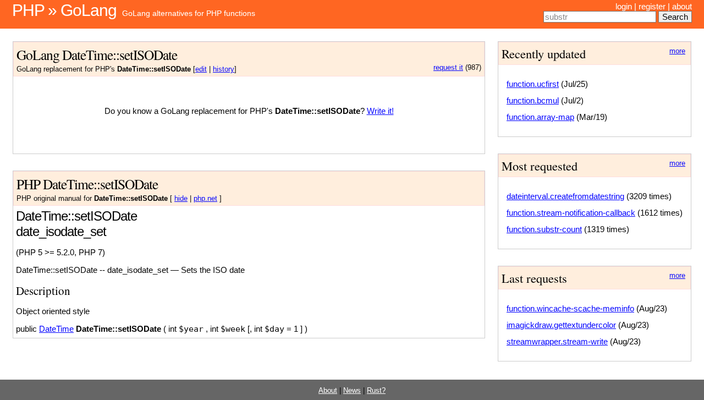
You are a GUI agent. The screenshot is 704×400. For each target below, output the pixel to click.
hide (181, 198)
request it (448, 68)
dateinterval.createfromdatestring (565, 196)
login (623, 6)
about (682, 6)
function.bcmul (533, 100)
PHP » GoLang (64, 10)
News (352, 390)
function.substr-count (544, 229)
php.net (205, 198)
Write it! (380, 111)
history (223, 69)
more (677, 51)
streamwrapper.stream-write (557, 341)
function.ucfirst (533, 84)
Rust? (376, 390)
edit (201, 69)
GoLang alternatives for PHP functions (188, 13)
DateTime (56, 328)
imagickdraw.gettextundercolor (561, 325)
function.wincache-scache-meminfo (570, 308)
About (327, 390)
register (652, 6)
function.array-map (540, 117)
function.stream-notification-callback (571, 212)
